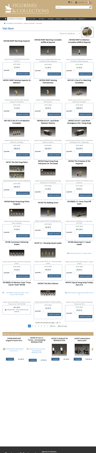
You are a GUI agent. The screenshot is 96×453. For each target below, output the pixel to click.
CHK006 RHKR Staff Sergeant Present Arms (14, 339)
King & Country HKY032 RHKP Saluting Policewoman (48, 101)
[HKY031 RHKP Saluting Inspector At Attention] (16, 91)
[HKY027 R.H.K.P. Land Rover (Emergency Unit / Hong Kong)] (79, 132)
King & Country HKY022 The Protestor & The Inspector (79, 182)
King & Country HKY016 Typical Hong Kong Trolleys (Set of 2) (79, 303)
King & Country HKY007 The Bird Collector (48, 302)
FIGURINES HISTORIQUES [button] (16, 19)
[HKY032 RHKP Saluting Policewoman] (48, 91)
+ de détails (10, 359)
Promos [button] (59, 19)
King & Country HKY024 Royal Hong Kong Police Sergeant (17, 222)
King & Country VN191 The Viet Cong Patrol (16, 180)
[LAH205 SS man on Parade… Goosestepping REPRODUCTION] (37, 351)
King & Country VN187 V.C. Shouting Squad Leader (48, 262)
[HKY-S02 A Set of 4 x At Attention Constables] (16, 132)
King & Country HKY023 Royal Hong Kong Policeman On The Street (48, 182)
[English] (91, 2)
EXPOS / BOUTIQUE (70, 19)
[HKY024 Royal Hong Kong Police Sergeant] (16, 213)
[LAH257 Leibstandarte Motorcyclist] (82, 350)
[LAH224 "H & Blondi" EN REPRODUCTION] (59, 350)
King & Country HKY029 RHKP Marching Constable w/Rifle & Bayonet (48, 60)
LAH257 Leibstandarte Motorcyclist (82, 339)
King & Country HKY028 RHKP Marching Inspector (16, 60)
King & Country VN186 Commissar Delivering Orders (17, 262)
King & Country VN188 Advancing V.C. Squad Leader (79, 262)
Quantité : (7, 70)
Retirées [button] (42, 19)
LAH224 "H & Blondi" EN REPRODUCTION (59, 339)
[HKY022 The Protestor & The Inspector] (79, 172)
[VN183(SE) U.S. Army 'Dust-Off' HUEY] (79, 213)
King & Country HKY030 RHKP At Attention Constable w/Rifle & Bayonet (79, 60)
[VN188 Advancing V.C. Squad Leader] (79, 253)
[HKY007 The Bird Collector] (48, 293)
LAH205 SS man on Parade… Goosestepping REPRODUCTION (36, 340)
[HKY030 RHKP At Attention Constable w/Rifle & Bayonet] (79, 51)
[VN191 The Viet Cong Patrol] (16, 172)
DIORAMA (51, 19)
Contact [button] (81, 19)
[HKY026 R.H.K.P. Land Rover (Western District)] (48, 132)
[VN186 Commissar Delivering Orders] (16, 253)
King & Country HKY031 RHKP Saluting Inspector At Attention (17, 101)
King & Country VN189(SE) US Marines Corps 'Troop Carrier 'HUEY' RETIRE (17, 303)
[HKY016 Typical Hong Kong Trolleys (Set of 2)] (79, 293)
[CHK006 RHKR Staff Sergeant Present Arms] (14, 350)
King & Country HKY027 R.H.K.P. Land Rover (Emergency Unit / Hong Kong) (79, 141)
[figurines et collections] (4, 23)
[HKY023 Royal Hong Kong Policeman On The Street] (48, 172)
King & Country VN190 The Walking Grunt (48, 221)
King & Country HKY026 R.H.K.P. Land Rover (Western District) (48, 141)
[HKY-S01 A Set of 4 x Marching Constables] (79, 91)
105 (59, 323)
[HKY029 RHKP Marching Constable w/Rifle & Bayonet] (48, 51)
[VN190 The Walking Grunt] (48, 212)
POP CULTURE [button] (31, 19)
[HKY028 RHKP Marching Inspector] (16, 51)
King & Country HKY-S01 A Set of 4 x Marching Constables (79, 101)
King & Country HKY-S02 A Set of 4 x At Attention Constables (17, 141)
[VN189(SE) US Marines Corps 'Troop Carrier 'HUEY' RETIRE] (17, 293)
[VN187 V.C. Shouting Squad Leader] (48, 253)
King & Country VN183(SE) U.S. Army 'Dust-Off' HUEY (79, 222)
